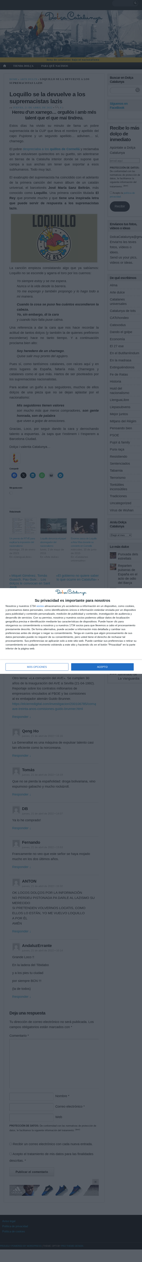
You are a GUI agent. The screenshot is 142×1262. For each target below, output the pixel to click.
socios (40, 606)
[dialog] (71, 631)
